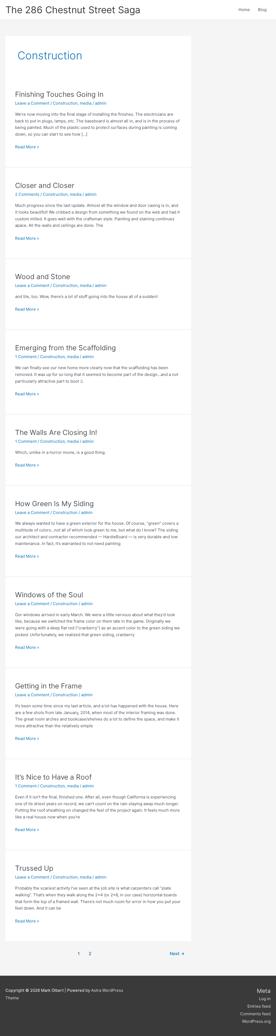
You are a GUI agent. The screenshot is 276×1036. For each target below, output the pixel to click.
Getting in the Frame (48, 686)
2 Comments (27, 194)
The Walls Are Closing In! (56, 432)
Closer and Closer (44, 185)
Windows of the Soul (49, 595)
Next (177, 953)
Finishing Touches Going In (59, 94)
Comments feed (255, 1013)
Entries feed (259, 1006)
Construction (65, 103)
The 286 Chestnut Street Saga (72, 9)
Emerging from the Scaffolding (65, 348)
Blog (262, 9)
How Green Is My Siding (54, 503)
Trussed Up (34, 868)
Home (244, 9)
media (85, 103)
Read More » (27, 146)
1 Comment (26, 356)
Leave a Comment (32, 103)
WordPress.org (256, 1021)
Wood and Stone (42, 276)
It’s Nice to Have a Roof (53, 777)
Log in (265, 998)
